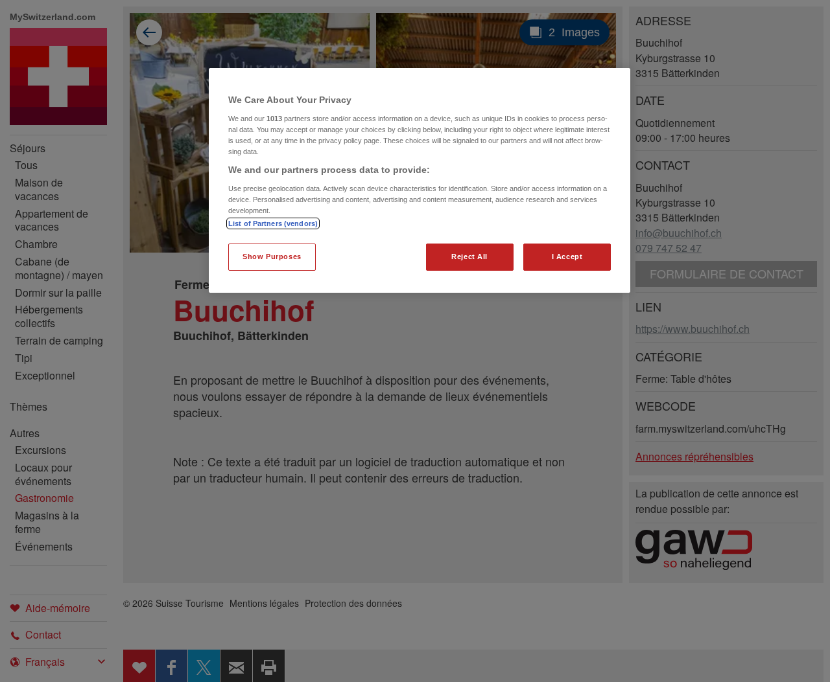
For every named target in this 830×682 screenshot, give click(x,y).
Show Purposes (272, 256)
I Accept (567, 256)
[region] (419, 180)
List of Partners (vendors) (273, 223)
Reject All (469, 256)
